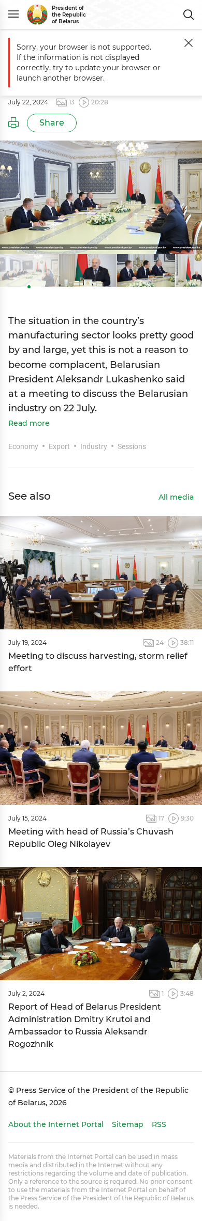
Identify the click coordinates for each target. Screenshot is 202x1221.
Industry (93, 446)
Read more (29, 424)
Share (51, 123)
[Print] (13, 123)
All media (176, 497)
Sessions (132, 446)
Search (188, 14)
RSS (159, 1124)
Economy (23, 446)
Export (59, 446)
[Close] (188, 43)
